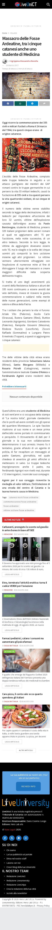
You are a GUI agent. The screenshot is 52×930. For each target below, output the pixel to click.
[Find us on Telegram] (19, 838)
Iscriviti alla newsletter (16, 893)
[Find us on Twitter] (12, 838)
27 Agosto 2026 (21, 534)
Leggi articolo (13, 574)
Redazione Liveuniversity (17, 880)
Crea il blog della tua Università (20, 867)
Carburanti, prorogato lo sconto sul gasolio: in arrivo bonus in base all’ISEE (25, 528)
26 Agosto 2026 (21, 590)
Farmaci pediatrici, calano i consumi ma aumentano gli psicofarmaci (23, 640)
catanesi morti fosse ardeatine (23, 497)
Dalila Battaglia (11, 646)
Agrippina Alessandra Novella (24, 61)
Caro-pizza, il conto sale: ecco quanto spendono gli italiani (22, 695)
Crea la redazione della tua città (21, 888)
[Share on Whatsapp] (20, 103)
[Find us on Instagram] (25, 838)
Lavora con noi (13, 863)
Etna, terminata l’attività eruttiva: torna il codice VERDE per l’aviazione (24, 584)
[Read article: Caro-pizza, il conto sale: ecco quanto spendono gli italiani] (26, 716)
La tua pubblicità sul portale (19, 854)
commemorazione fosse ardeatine (20, 502)
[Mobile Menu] (3, 4)
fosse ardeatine (11, 506)
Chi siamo (11, 850)
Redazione (8, 534)
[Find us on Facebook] (5, 838)
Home (4, 33)
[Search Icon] (48, 4)
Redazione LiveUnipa (16, 884)
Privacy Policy (43, 905)
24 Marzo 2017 (12, 65)
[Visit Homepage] (25, 4)
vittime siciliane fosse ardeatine (19, 510)
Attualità (13, 33)
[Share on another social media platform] (44, 103)
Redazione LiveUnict (15, 876)
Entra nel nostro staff (16, 858)
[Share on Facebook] (8, 103)
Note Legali (9, 829)
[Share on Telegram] (32, 103)
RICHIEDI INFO (28, 786)
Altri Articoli (26, 750)
